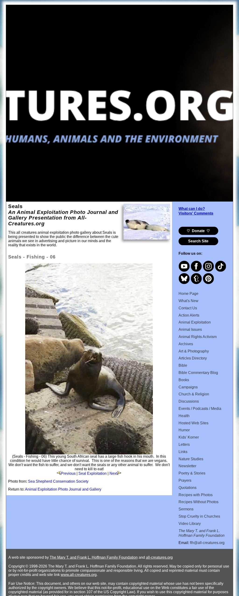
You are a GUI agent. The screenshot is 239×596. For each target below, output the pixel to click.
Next (113, 473)
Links (183, 452)
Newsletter (187, 466)
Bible (183, 365)
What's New (188, 301)
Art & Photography (194, 351)
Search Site (198, 241)
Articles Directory (193, 358)
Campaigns (188, 387)
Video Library (190, 524)
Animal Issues (190, 329)
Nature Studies (191, 459)
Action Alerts (189, 315)
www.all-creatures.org (79, 575)
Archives (186, 344)
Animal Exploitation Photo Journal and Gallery (63, 489)
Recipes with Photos (196, 495)
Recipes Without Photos (198, 502)
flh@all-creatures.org (207, 543)
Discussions (189, 401)
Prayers (185, 480)
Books (184, 380)
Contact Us (188, 308)
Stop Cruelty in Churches (199, 516)
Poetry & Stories (192, 473)
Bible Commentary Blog (198, 373)
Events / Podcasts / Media (200, 409)
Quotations (188, 488)
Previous (68, 473)
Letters (184, 444)
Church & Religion (194, 394)
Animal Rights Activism (198, 337)
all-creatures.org (159, 557)
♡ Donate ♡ (198, 231)
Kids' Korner (189, 437)
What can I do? (192, 209)
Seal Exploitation (92, 473)
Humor (184, 430)
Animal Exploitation (195, 322)
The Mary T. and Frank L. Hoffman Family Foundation (94, 557)
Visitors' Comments (196, 213)
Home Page (188, 294)
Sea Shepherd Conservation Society (58, 481)
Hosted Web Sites (193, 423)
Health (184, 416)
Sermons (186, 509)
